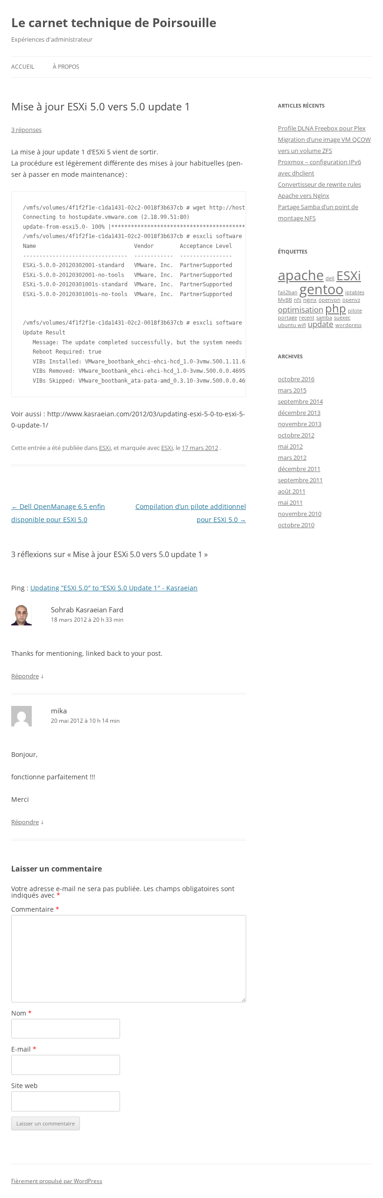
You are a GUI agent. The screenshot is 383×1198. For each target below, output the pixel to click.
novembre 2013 (299, 424)
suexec (342, 317)
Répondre (25, 676)
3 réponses (26, 129)
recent (306, 317)
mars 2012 (292, 457)
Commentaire (35, 909)
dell (330, 278)
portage (287, 317)
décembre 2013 (299, 412)
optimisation (300, 309)
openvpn (329, 300)
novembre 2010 (299, 513)
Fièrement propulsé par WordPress (56, 1181)
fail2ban (288, 292)
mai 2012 (290, 446)
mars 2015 (292, 390)
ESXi (105, 447)
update (320, 324)
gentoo (321, 289)
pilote (355, 310)
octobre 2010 (296, 525)
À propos (66, 67)
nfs (297, 300)
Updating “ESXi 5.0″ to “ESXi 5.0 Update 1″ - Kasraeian (114, 587)
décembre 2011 (299, 469)
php (335, 308)
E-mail (23, 1049)
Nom (21, 1013)
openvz (351, 300)
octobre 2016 (296, 379)
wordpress (348, 325)
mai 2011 (290, 502)
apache (301, 275)
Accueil (22, 67)
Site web (24, 1085)
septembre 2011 (300, 480)
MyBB (285, 300)
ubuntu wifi (292, 325)
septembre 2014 (300, 401)
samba (324, 317)
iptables (354, 292)
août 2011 (291, 491)
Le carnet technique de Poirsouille (113, 22)
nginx (310, 300)
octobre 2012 (296, 435)
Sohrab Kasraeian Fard (87, 609)
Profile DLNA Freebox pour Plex (322, 128)
